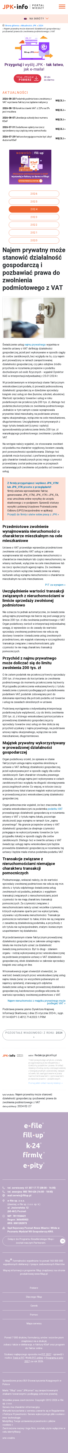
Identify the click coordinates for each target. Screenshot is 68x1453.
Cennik (34, 1305)
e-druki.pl (41, 1341)
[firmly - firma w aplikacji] (34, 1155)
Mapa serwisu (34, 1323)
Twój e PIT (18, 1357)
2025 (34, 201)
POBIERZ (25, 78)
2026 (34, 193)
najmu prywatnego (35, 344)
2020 (34, 240)
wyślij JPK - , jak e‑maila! (34, 67)
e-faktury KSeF (41, 1344)
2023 (34, 217)
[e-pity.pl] (34, 1165)
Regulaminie (58, 1410)
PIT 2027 (46, 1354)
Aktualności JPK (28, 25)
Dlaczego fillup (34, 1297)
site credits (8, 1438)
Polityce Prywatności (15, 1414)
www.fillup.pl (41, 1274)
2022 (34, 224)
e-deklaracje (25, 1344)
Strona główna (12, 25)
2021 (34, 232)
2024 (40, 25)
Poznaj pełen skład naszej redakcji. (44, 1083)
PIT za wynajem (54, 585)
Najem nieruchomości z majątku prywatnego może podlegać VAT (37, 1002)
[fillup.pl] (34, 1135)
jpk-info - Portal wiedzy (23, 6)
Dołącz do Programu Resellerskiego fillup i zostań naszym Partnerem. (31, 1241)
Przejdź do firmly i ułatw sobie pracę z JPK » (33, 514)
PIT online (37, 1357)
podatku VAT (55, 808)
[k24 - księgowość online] (34, 1145)
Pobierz (34, 1288)
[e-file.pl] (34, 1125)
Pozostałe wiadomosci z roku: (34, 1032)
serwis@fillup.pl (22, 1195)
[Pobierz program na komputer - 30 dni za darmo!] (34, 48)
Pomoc (34, 1314)
